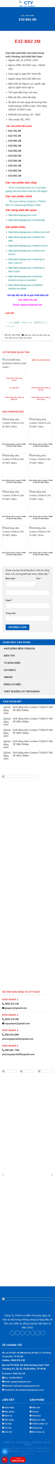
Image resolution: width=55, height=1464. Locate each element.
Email (9, 600)
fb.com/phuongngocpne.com (30, 1390)
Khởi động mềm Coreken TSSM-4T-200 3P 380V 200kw (14, 554)
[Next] (51, 1174)
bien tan (28, 335)
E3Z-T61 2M (14, 136)
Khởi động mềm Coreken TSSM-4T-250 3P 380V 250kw (41, 517)
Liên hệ (27, 1445)
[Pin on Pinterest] (32, 1333)
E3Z (22, 15)
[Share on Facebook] (17, 1333)
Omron (8, 677)
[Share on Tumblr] (42, 1333)
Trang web (11, 613)
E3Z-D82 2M (14, 151)
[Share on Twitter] (22, 1333)
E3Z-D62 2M (14, 161)
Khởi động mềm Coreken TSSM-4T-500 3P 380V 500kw (41, 481)
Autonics (10, 670)
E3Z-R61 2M (14, 146)
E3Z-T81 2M (14, 131)
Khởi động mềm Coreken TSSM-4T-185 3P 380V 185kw (41, 554)
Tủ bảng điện (12, 663)
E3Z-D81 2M (14, 156)
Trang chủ (9, 1442)
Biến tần (9, 655)
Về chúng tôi (23, 1442)
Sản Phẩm (29, 15)
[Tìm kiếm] (52, 3)
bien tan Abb (37, 335)
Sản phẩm (36, 1442)
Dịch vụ (47, 1442)
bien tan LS (13, 338)
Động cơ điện (12, 684)
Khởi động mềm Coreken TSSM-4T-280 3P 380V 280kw (14, 517)
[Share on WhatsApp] (12, 1333)
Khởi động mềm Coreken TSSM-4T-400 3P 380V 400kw (14, 481)
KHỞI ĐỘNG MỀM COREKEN (19, 648)
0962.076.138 (18, 1460)
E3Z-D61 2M (14, 166)
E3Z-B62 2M (14, 170)
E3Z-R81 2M (14, 141)
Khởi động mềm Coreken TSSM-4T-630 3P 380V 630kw (14, 445)
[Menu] (4, 3)
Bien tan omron (25, 338)
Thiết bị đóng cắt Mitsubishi (22, 691)
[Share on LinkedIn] (37, 1333)
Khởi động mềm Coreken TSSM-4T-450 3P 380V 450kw (41, 445)
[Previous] (3, 1174)
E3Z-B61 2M (14, 176)
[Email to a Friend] (27, 1333)
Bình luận (11, 578)
